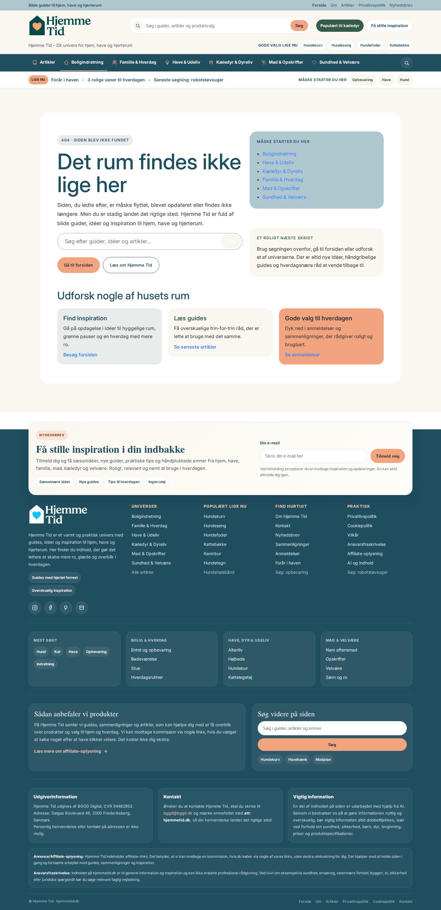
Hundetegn (215, 562)
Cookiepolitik (360, 525)
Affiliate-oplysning (365, 553)
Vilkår (352, 534)
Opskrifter (336, 658)
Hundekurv (313, 45)
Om (334, 5)
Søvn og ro (336, 677)
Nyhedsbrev (401, 5)
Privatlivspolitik (372, 5)
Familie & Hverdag (138, 62)
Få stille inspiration (389, 25)
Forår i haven (65, 79)
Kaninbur (212, 553)
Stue (135, 668)
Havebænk (297, 759)
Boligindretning (87, 62)
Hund (404, 79)
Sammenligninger (292, 544)
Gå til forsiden (78, 265)
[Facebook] (50, 607)
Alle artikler (143, 572)
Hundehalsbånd (219, 572)
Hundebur (238, 668)
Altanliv (235, 649)
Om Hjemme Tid (291, 516)
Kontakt (282, 525)
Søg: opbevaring (291, 572)
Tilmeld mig (388, 456)
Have (386, 79)
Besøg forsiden (80, 355)
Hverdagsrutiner (147, 677)
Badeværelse (144, 658)
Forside (319, 5)
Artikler (347, 5)
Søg (299, 25)
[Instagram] (34, 607)
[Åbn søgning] (406, 63)
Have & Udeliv (186, 62)
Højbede (236, 658)
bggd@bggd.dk (178, 813)
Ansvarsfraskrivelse (366, 544)
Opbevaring (362, 79)
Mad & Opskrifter (286, 62)
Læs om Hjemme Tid (131, 265)
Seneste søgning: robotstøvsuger (189, 79)
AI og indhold (360, 562)
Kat (57, 651)
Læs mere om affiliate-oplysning (70, 751)
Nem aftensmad (341, 649)
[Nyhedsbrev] (81, 607)
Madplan (323, 759)
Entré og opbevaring (151, 649)
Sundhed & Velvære (339, 62)
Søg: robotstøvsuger (367, 572)
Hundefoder (370, 45)
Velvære (334, 668)
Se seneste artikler (195, 347)
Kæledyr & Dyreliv (234, 62)
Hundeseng (341, 45)
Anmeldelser (287, 553)
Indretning (45, 664)
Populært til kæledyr (339, 25)
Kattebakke (399, 45)
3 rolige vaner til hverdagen (116, 79)
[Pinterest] (66, 607)
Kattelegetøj (240, 677)
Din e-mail (270, 442)
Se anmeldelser (302, 355)
